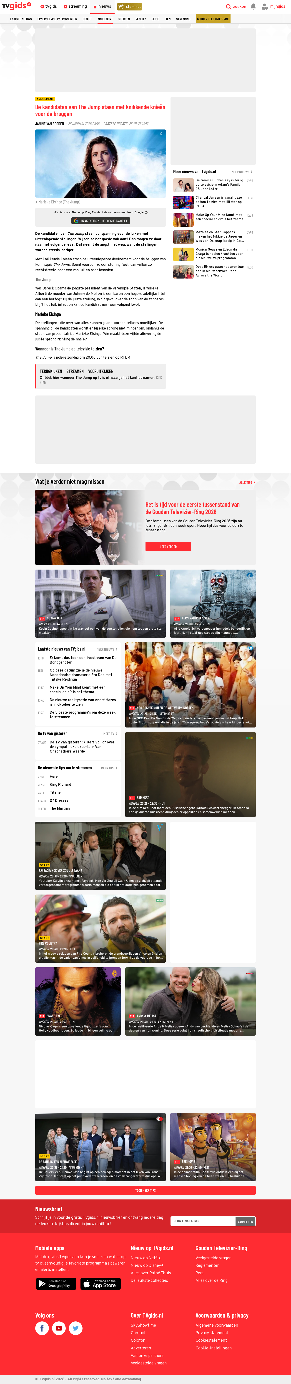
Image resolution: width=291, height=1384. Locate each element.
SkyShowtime (143, 1325)
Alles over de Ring (212, 1280)
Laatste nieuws (21, 19)
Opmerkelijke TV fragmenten (57, 19)
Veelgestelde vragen (214, 1258)
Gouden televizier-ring (213, 19)
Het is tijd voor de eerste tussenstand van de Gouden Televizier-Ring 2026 (193, 508)
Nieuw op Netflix (146, 1258)
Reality (140, 19)
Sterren (124, 19)
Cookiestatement (211, 1340)
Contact (138, 1333)
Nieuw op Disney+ (147, 1265)
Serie (155, 19)
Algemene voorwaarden (217, 1325)
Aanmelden (245, 1221)
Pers (199, 1273)
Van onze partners (147, 1356)
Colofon (138, 1340)
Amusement (105, 19)
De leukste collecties (149, 1280)
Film (168, 19)
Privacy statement (212, 1333)
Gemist (87, 19)
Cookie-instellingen (214, 1348)
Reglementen (208, 1265)
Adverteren (141, 1348)
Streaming (183, 19)
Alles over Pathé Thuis (151, 1273)
